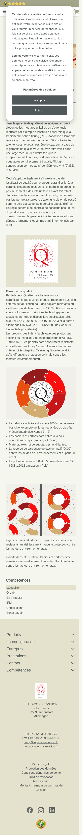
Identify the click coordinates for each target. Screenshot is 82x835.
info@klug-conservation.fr (41, 742)
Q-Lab (10, 592)
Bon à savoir (14, 612)
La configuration (20, 642)
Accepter (39, 100)
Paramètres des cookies (39, 89)
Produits (13, 634)
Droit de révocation (41, 777)
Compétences (18, 580)
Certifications (14, 607)
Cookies (41, 789)
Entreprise (15, 649)
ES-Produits (14, 597)
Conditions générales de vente (41, 772)
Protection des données (41, 768)
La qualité (12, 587)
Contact (13, 663)
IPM (9, 602)
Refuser (40, 110)
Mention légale (41, 764)
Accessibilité (41, 781)
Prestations (16, 656)
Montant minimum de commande (41, 785)
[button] (5, 11)
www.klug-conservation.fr (41, 746)
